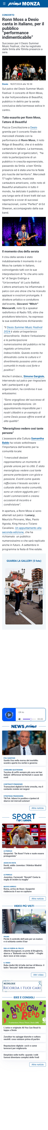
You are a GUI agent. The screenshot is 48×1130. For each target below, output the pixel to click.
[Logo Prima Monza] (24, 3)
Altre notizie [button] (38, 808)
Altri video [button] (38, 974)
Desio (33, 127)
